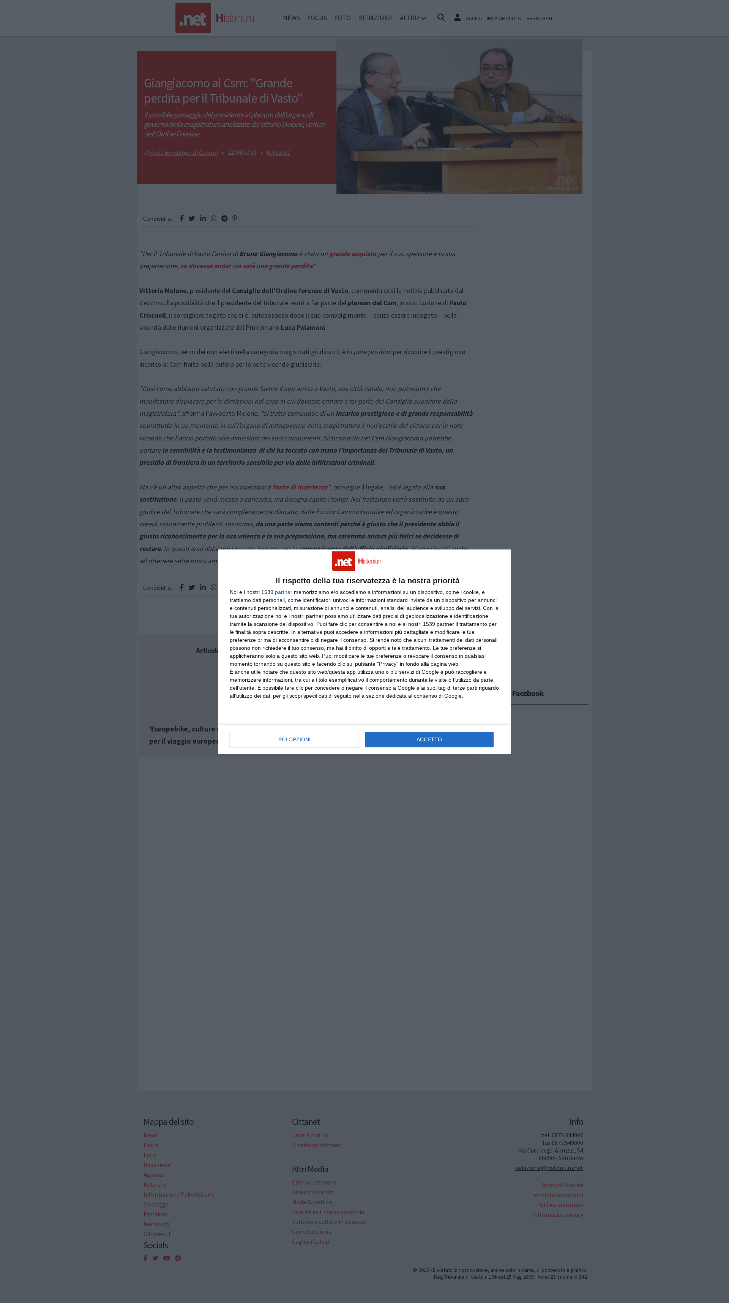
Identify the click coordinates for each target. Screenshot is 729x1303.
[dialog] (364, 651)
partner (283, 592)
